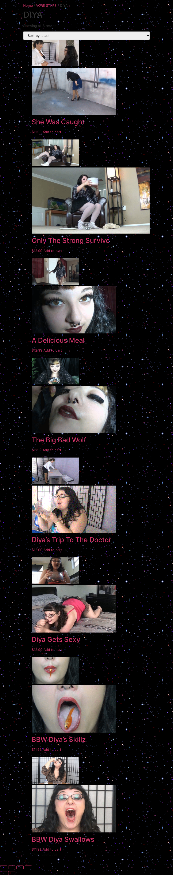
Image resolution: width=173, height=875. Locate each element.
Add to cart (52, 132)
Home (28, 5)
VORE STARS (46, 5)
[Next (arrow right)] (11, 873)
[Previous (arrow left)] (3, 873)
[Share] (20, 867)
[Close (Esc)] (28, 867)
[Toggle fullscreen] (11, 867)
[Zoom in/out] (3, 867)
